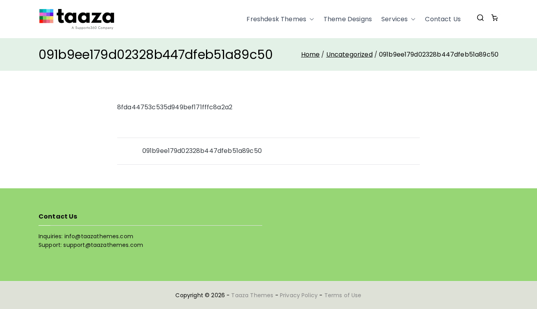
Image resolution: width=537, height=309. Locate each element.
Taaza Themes (252, 295)
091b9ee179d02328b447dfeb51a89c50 (202, 150)
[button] (310, 19)
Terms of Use (343, 295)
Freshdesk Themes (276, 19)
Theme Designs (348, 19)
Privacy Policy (299, 295)
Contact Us (443, 19)
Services (394, 19)
